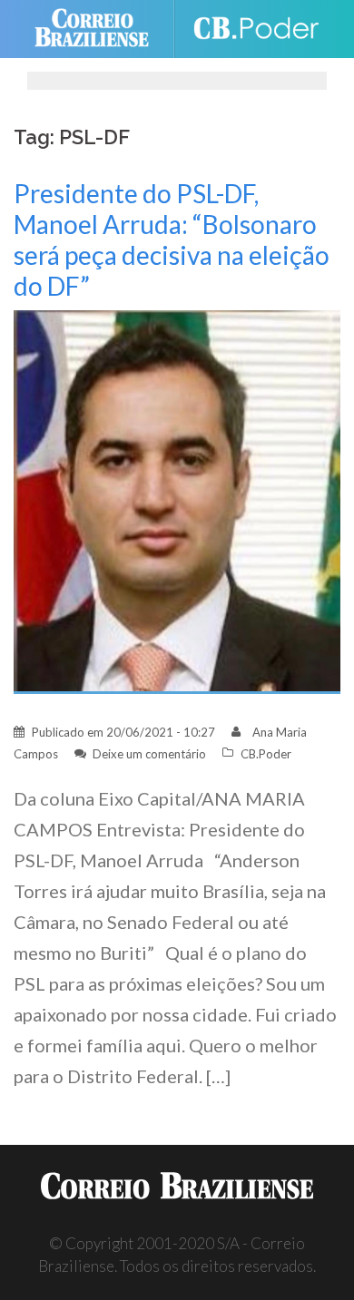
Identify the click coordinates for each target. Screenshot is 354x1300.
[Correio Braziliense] (99, 29)
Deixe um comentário (149, 754)
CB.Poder (266, 754)
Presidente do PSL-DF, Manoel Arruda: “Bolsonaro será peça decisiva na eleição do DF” (171, 239)
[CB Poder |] (255, 29)
